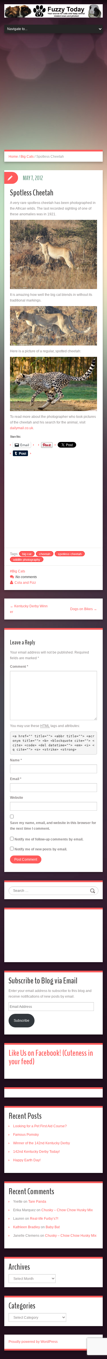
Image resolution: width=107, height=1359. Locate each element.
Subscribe (21, 1021)
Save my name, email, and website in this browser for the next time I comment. (53, 826)
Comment (19, 667)
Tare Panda (37, 1202)
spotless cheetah (70, 554)
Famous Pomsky (26, 1135)
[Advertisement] (53, 95)
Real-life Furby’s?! (44, 1219)
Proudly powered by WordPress (33, 1342)
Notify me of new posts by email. (41, 849)
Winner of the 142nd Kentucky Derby (41, 1143)
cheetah (44, 554)
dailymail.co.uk (21, 428)
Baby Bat (53, 1227)
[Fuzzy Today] (53, 10)
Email (15, 779)
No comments (26, 577)
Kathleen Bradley (26, 1227)
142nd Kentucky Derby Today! (36, 1152)
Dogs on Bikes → (83, 609)
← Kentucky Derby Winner (29, 609)
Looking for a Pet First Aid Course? (40, 1126)
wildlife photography (26, 559)
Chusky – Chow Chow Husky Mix (67, 1210)
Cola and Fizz (25, 583)
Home (13, 157)
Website (16, 798)
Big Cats (27, 157)
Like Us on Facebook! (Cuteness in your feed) (51, 1057)
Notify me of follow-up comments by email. (49, 839)
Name (16, 760)
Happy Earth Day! (27, 1160)
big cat (26, 554)
